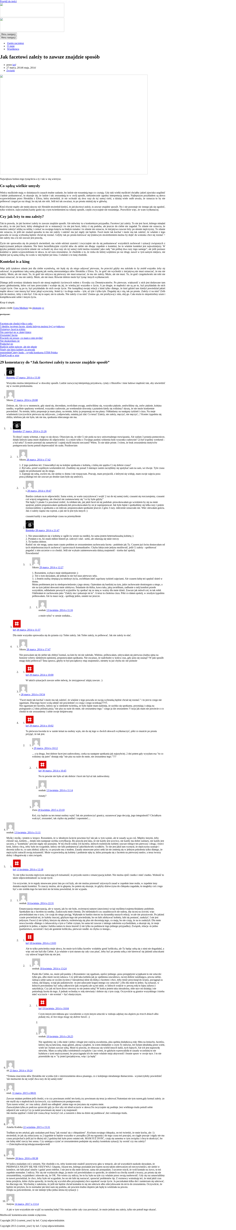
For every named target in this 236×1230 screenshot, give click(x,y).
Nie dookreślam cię (10, 341)
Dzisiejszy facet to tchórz (12, 329)
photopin (36, 308)
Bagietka (10, 377)
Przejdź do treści (8, 1)
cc (43, 308)
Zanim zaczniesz (15, 43)
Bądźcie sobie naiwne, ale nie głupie (18, 346)
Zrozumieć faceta (8, 335)
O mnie (11, 46)
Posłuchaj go (6, 343)
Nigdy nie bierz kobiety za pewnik (17, 349)
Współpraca (13, 49)
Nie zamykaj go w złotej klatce (15, 332)
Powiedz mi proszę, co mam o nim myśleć (21, 338)
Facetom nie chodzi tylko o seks (16, 323)
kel (14, 64)
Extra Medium (20, 308)
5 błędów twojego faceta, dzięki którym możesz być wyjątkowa (32, 326)
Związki (10, 70)
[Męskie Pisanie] (32, 16)
